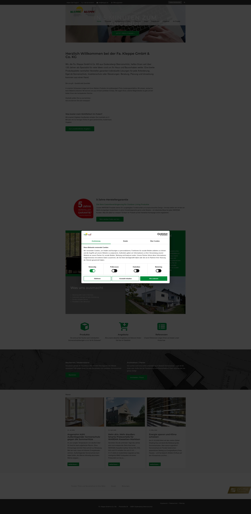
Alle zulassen (153, 278)
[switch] (114, 270)
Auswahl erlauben (125, 278)
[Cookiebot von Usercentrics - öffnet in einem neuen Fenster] (158, 234)
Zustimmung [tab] (96, 241)
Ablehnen (97, 278)
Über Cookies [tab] (155, 241)
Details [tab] (125, 241)
